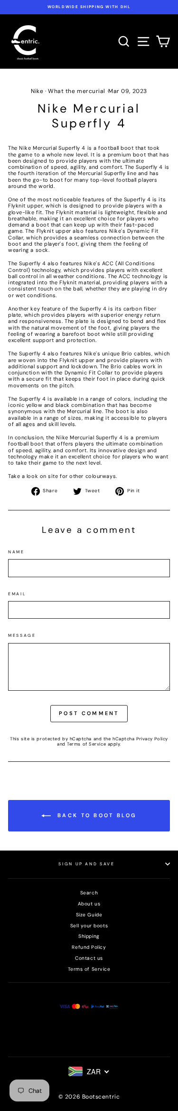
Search (89, 893)
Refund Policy (89, 947)
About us (89, 904)
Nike (37, 91)
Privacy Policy (152, 739)
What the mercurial (76, 91)
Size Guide (89, 915)
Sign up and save (86, 864)
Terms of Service (86, 744)
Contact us (89, 958)
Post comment (89, 713)
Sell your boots (89, 926)
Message (22, 635)
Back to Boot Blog (96, 815)
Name (16, 552)
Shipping (88, 936)
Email (17, 594)
